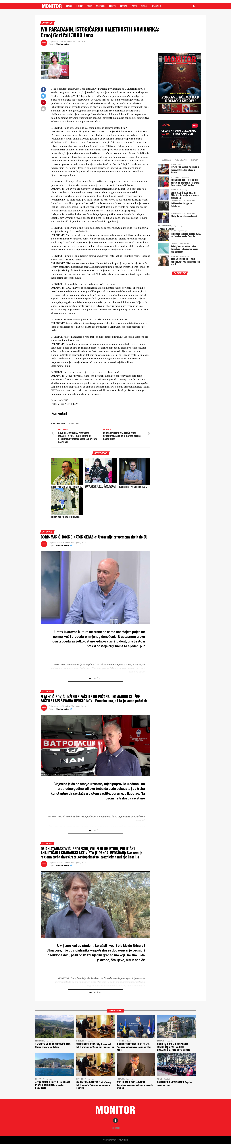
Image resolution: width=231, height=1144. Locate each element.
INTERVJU (123, 6)
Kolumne (79, 6)
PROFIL (134, 6)
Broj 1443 (74, 423)
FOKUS (89, 6)
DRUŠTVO (112, 6)
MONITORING (100, 6)
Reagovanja (156, 6)
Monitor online (62, 44)
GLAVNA (69, 6)
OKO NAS (144, 6)
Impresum (115, 1128)
